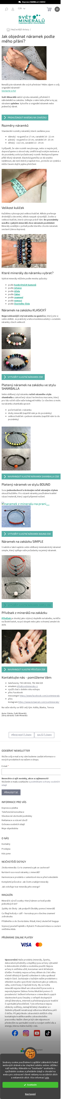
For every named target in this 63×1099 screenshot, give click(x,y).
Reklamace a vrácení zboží (14, 821)
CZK (20, 8)
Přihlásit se (11, 793)
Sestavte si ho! (9, 89)
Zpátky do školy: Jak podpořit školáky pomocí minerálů (28, 909)
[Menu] (55, 9)
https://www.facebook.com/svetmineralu (40, 696)
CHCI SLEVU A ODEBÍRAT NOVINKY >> (30, 1080)
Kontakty (6, 845)
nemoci (18, 296)
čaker (17, 290)
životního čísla (22, 299)
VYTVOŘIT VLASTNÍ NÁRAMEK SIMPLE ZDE (29, 607)
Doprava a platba (10, 808)
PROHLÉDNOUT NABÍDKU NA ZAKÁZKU (27, 116)
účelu (17, 287)
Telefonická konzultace (13, 812)
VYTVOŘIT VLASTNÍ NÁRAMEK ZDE (25, 372)
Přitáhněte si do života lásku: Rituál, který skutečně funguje (30, 922)
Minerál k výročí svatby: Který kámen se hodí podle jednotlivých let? (26, 903)
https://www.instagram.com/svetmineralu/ (38, 702)
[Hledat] (6, 9)
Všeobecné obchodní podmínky (17, 817)
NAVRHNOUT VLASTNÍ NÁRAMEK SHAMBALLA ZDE (33, 472)
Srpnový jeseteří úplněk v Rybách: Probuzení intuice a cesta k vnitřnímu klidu (27, 928)
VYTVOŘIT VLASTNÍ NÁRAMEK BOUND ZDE (29, 532)
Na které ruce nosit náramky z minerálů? (21, 873)
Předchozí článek (20, 735)
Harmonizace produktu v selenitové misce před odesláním (30, 878)
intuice (18, 284)
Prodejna (6, 849)
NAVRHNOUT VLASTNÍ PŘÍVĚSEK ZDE (26, 670)
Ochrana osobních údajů (13, 825)
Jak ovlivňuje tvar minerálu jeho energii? (21, 887)
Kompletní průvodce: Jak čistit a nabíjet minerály (25, 882)
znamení (18, 293)
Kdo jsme (6, 854)
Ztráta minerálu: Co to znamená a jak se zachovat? (26, 868)
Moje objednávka (10, 829)
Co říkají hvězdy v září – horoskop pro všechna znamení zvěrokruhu (28, 916)
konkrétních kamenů (25, 280)
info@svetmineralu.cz (27, 687)
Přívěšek (6, 620)
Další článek (43, 735)
